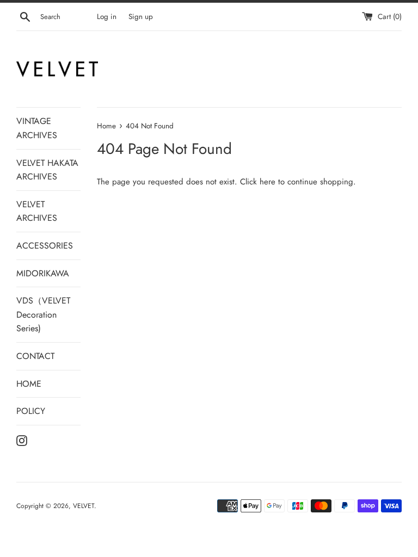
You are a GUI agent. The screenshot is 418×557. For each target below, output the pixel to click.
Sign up (140, 16)
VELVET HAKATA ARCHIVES (47, 170)
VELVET (83, 506)
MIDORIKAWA (42, 273)
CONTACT (35, 356)
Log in (106, 16)
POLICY (30, 411)
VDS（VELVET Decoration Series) (43, 314)
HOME (28, 383)
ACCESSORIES (44, 245)
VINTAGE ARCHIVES (36, 128)
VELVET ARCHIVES (36, 211)
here (267, 182)
